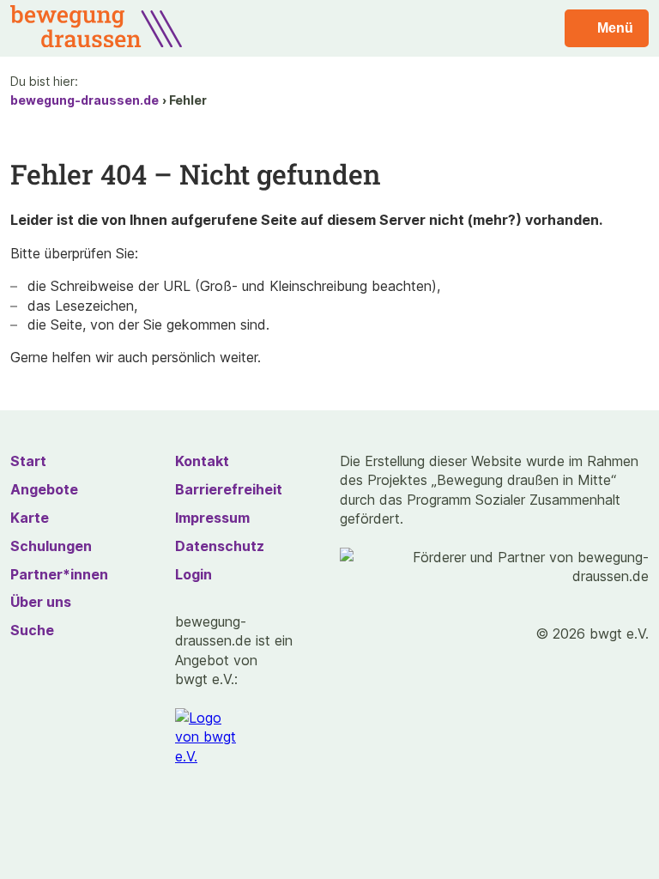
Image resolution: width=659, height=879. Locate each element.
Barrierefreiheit (228, 489)
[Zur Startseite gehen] (96, 42)
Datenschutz (219, 546)
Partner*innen (59, 574)
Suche (32, 630)
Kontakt (202, 461)
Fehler (188, 100)
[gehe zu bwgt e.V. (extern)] (211, 737)
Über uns (40, 601)
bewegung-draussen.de (84, 100)
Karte (29, 517)
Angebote (44, 489)
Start (28, 461)
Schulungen (51, 546)
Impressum (212, 517)
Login (193, 574)
